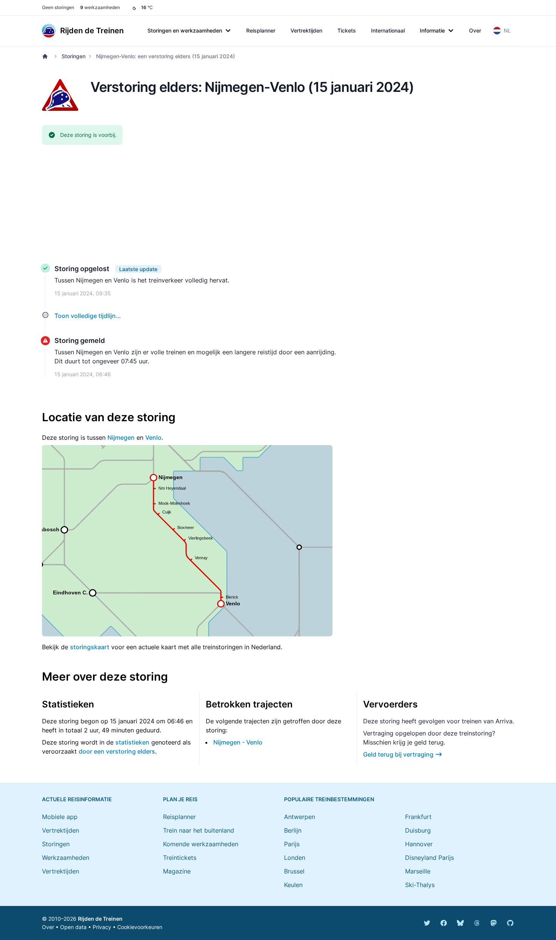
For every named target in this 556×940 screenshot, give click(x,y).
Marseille (417, 871)
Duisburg (418, 830)
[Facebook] (443, 923)
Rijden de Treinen (100, 918)
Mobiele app (60, 817)
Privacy (102, 927)
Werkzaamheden (65, 857)
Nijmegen (121, 437)
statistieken (132, 742)
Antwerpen (299, 817)
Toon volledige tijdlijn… (87, 316)
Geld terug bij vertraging (398, 754)
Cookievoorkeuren (139, 927)
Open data (73, 927)
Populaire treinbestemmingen (329, 799)
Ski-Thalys (420, 885)
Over (475, 30)
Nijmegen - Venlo (237, 742)
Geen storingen (58, 7)
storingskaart (89, 647)
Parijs (292, 844)
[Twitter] (427, 923)
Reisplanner (260, 30)
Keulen (293, 885)
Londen (294, 857)
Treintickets (179, 857)
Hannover (419, 844)
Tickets (346, 30)
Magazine (177, 871)
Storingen (73, 56)
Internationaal (388, 30)
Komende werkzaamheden (200, 844)
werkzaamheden (100, 7)
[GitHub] (510, 923)
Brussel (294, 871)
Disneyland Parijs (429, 857)
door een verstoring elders (117, 751)
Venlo (153, 437)
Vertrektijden (306, 30)
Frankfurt (418, 817)
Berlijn (292, 830)
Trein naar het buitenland (198, 830)
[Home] (46, 56)
